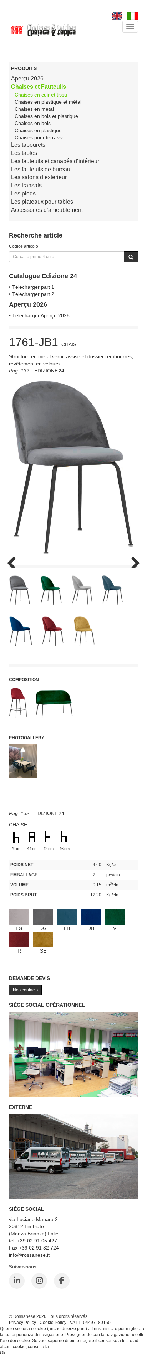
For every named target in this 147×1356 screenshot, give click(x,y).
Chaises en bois (33, 123)
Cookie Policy (53, 1322)
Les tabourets (28, 145)
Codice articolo (23, 246)
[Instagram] (39, 1281)
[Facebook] (62, 1281)
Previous (14, 561)
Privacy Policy (22, 1322)
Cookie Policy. (63, 1346)
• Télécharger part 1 (31, 287)
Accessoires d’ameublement (47, 210)
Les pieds (23, 194)
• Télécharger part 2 (31, 294)
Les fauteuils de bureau (40, 169)
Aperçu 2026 (27, 78)
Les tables (24, 153)
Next (133, 561)
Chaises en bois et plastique (46, 116)
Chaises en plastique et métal (48, 102)
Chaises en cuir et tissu (41, 95)
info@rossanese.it (29, 1255)
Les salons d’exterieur (39, 177)
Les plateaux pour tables (42, 202)
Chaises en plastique (38, 130)
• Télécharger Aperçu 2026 (39, 315)
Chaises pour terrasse (40, 137)
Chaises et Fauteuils (38, 87)
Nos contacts (25, 989)
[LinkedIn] (17, 1281)
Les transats (26, 185)
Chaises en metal (34, 109)
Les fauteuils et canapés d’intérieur (55, 161)
